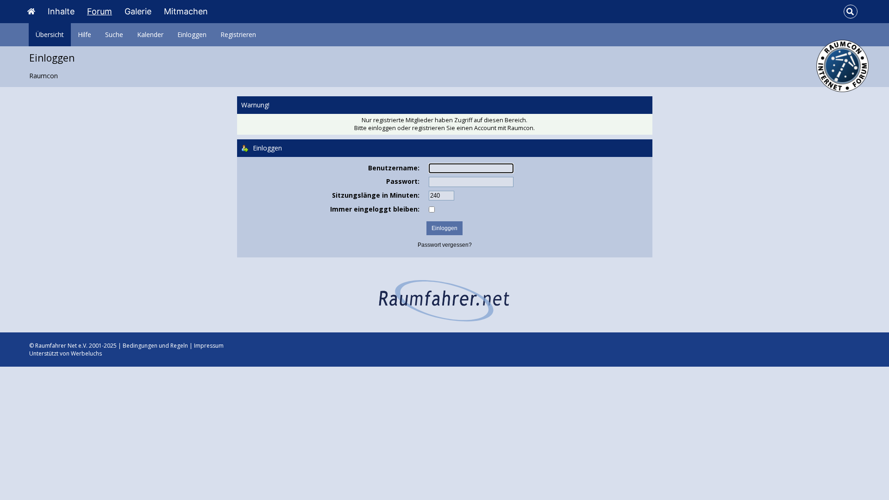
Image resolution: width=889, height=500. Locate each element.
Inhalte (61, 11)
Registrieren (238, 34)
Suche (114, 34)
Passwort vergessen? (445, 245)
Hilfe (84, 34)
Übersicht (50, 34)
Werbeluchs (86, 353)
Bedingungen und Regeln (155, 346)
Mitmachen (186, 11)
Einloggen (192, 34)
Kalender (150, 34)
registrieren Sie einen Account (454, 128)
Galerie (138, 11)
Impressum (209, 346)
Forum (99, 11)
